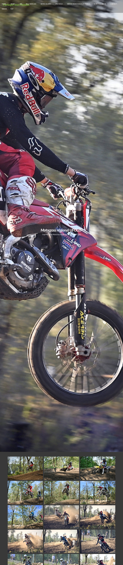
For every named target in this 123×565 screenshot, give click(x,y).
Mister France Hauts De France (78, 4)
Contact (114, 4)
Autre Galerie (46, 4)
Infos (104, 4)
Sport (13, 4)
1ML (21, 4)
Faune (4, 4)
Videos (4, 9)
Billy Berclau (31, 4)
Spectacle (59, 4)
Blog (95, 4)
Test (12, 9)
